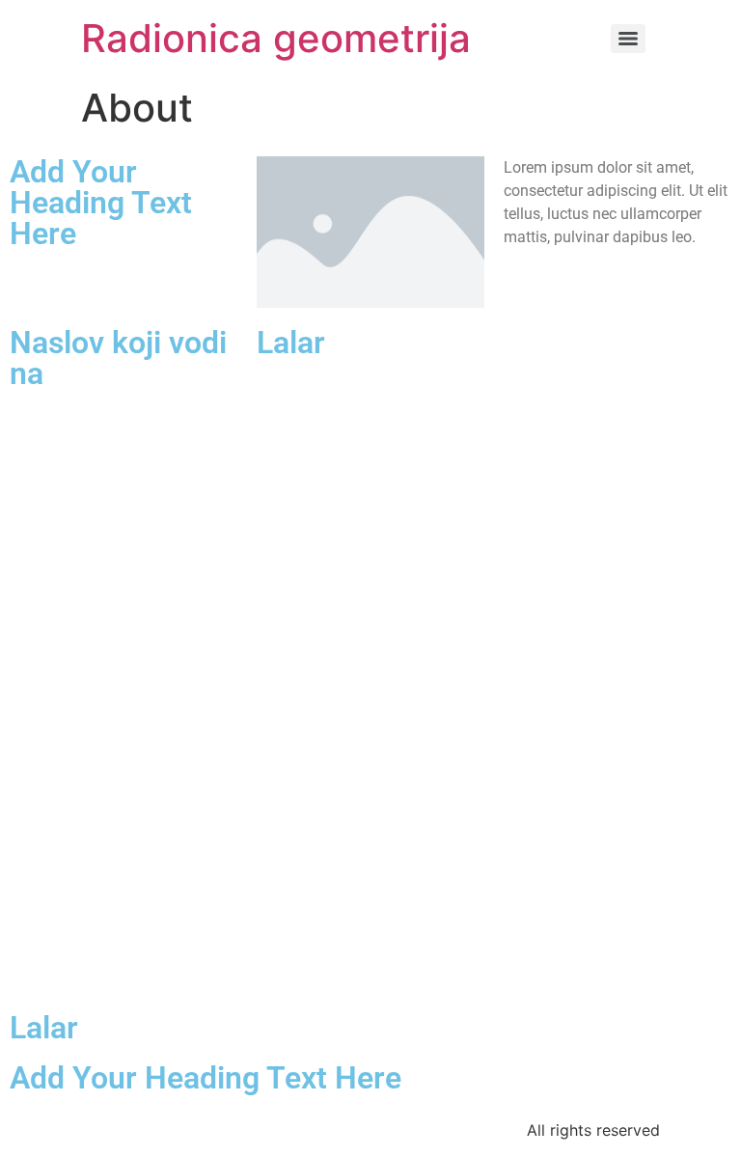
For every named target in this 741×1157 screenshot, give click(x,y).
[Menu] (628, 38)
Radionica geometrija (276, 38)
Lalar (291, 342)
